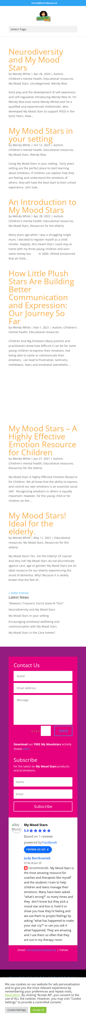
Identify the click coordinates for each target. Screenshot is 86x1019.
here (26, 749)
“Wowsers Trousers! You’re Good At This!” (36, 603)
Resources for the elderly (47, 226)
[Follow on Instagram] (31, 955)
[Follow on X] (55, 955)
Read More (12, 995)
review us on (35, 849)
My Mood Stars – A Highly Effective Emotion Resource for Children (43, 440)
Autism (58, 74)
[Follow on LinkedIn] (63, 955)
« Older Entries (19, 593)
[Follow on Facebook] (23, 955)
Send (63, 730)
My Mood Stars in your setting (41, 134)
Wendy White (21, 74)
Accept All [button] (38, 1010)
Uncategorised (40, 83)
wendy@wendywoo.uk (41, 950)
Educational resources (58, 79)
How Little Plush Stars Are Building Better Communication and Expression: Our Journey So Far (41, 297)
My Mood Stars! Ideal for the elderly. (37, 523)
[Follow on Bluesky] (47, 955)
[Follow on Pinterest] (39, 955)
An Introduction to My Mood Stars (42, 205)
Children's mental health (25, 79)
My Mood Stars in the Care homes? (32, 632)
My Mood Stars (19, 83)
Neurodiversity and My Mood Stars (36, 59)
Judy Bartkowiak (37, 858)
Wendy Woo (59, 83)
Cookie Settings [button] (16, 1010)
